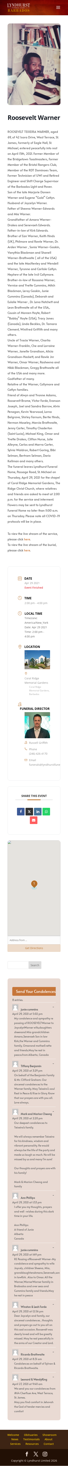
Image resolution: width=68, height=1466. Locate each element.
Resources (32, 1444)
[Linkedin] (38, 811)
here (27, 539)
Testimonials (31, 1439)
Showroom (49, 1435)
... (54, 1007)
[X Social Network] (29, 811)
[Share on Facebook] (21, 811)
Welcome (13, 1435)
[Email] (33, 820)
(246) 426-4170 (38, 753)
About (49, 1439)
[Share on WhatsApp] (46, 811)
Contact (49, 1444)
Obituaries (31, 1435)
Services (15, 1444)
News (14, 1439)
